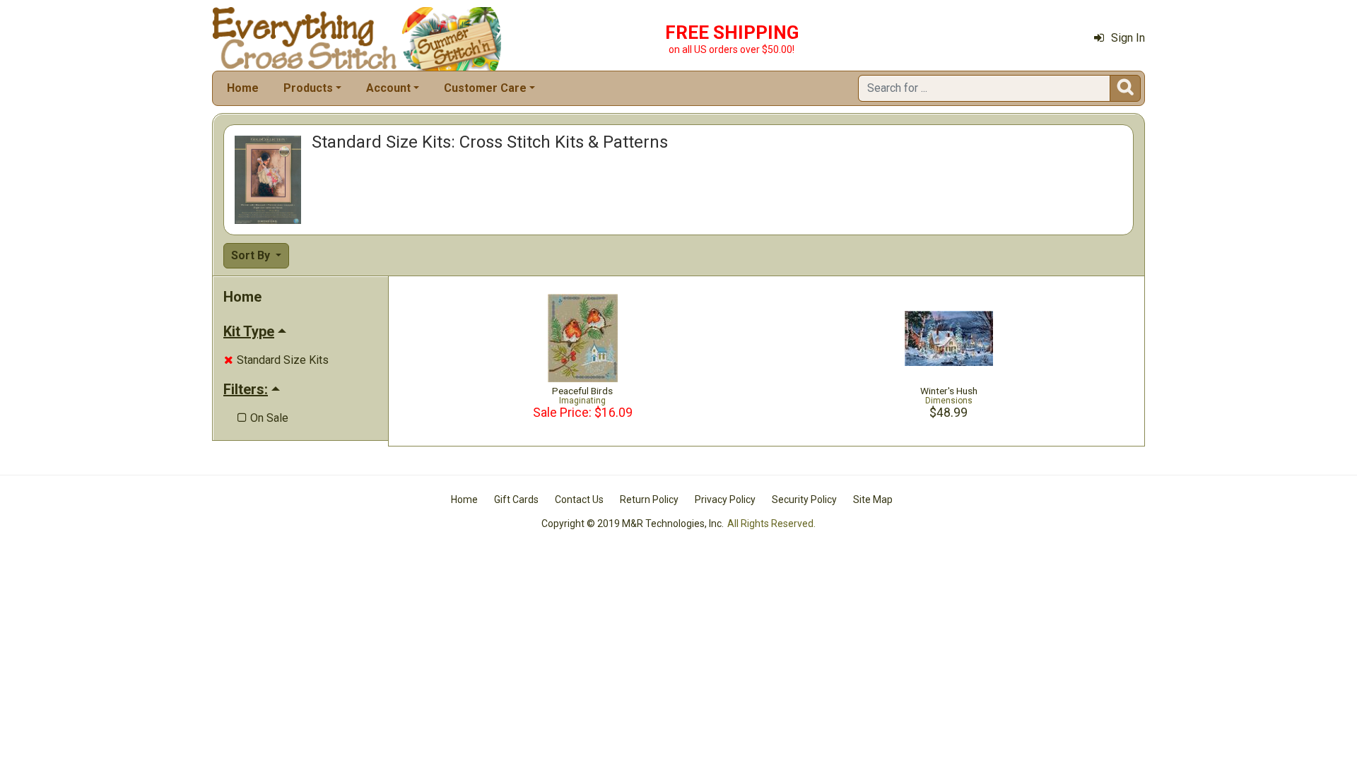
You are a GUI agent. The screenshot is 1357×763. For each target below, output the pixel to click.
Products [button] (308, 88)
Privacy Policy (725, 499)
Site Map (873, 499)
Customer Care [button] (485, 88)
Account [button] (388, 88)
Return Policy (649, 499)
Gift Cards (516, 499)
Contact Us (579, 499)
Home (243, 88)
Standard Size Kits (276, 360)
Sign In (1128, 38)
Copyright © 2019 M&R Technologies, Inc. (632, 523)
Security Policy (804, 499)
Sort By (252, 255)
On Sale (262, 418)
